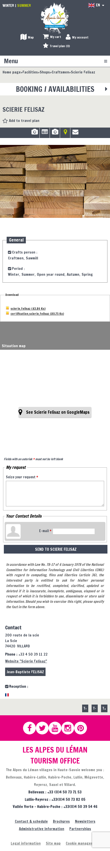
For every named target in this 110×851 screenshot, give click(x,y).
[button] (52, 37)
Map (65, 134)
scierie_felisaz (28, 308)
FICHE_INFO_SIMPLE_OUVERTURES (55, 134)
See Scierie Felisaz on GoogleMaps (58, 412)
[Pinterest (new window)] (83, 728)
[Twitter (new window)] (44, 728)
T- (94, 708)
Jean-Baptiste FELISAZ (25, 671)
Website (26, 661)
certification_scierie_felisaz (37, 313)
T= (85, 708)
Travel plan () (60, 46)
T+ (104, 708)
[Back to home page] (55, 18)
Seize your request (22, 477)
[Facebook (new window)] (31, 728)
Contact (75, 134)
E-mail (45, 530)
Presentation (45, 134)
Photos (34, 134)
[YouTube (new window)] (57, 728)
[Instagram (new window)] (70, 728)
